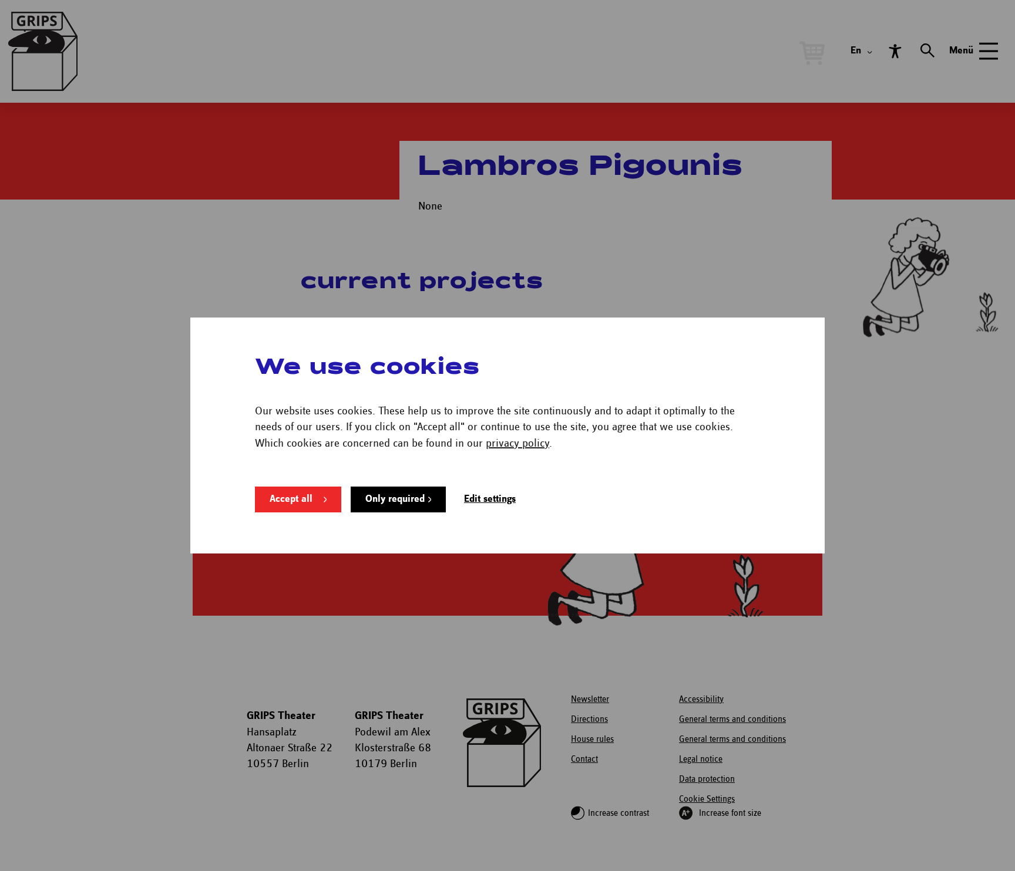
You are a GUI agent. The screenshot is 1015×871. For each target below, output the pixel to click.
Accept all (291, 499)
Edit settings (490, 499)
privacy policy (517, 443)
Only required (395, 499)
